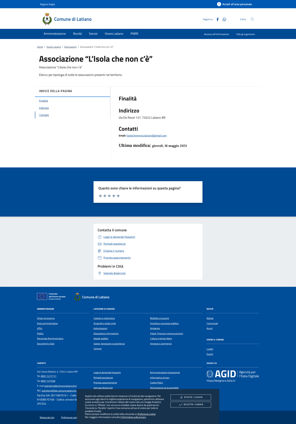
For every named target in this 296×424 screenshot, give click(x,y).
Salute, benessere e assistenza (109, 344)
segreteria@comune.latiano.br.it (60, 386)
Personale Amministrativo (50, 338)
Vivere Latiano (53, 47)
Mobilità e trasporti (159, 318)
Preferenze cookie (147, 414)
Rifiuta (193, 397)
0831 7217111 (48, 376)
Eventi (210, 354)
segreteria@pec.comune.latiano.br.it (60, 391)
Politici (40, 333)
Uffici (39, 328)
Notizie (210, 318)
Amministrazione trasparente (165, 372)
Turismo (98, 348)
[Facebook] (216, 19)
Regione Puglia (47, 4)
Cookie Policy (156, 383)
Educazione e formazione (106, 333)
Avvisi (210, 328)
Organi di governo (46, 318)
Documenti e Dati (45, 344)
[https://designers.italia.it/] (233, 374)
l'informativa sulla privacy (133, 417)
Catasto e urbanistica (104, 318)
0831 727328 (48, 381)
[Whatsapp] (223, 19)
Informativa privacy (160, 378)
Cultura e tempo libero (161, 338)
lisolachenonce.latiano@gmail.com (147, 135)
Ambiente (155, 328)
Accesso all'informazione (216, 34)
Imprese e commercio (161, 344)
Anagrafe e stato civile (105, 323)
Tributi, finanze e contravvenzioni (166, 333)
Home (40, 47)
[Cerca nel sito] (252, 19)
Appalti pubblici (101, 338)
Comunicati (212, 323)
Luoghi (210, 349)
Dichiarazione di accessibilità (164, 388)
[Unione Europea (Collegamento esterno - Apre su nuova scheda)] (52, 297)
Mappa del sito (47, 417)
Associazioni (70, 47)
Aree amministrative (47, 323)
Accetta (193, 404)
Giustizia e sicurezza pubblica (164, 323)
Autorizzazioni (100, 328)
